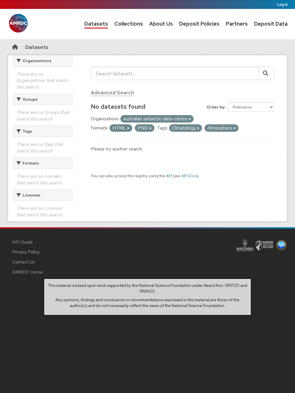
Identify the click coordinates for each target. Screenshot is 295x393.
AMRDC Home (27, 272)
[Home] (15, 47)
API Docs (189, 175)
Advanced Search (112, 92)
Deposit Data (271, 23)
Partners (237, 23)
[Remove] (189, 119)
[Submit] (266, 73)
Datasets (96, 23)
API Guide (22, 242)
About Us (161, 23)
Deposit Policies (199, 23)
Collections (128, 23)
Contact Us (23, 262)
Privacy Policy (26, 252)
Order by (215, 107)
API (169, 175)
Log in (282, 4)
